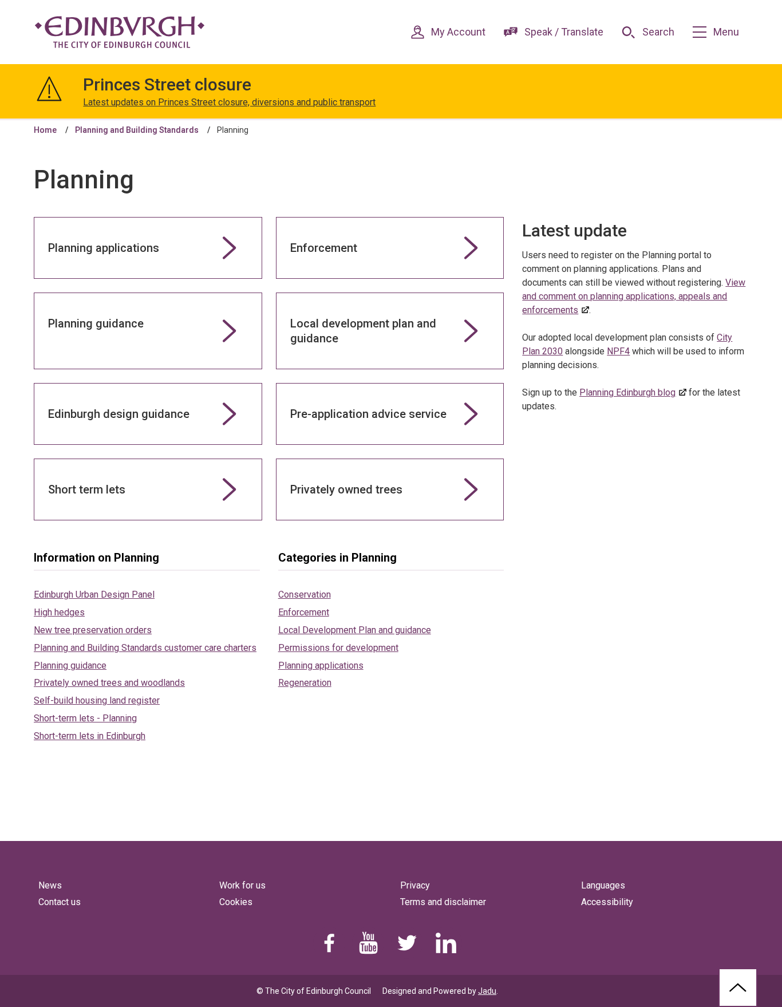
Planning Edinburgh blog (627, 392)
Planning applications (321, 665)
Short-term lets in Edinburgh (89, 735)
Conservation (304, 594)
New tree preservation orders (93, 630)
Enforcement (303, 612)
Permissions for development (338, 647)
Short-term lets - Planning (85, 718)
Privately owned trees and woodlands (109, 682)
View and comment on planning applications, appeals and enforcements (633, 296)
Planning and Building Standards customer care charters (145, 647)
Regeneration (304, 682)
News (50, 885)
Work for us (242, 885)
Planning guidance (70, 665)
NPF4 (618, 351)
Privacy (415, 885)
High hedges (59, 612)
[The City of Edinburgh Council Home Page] (120, 32)
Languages (603, 885)
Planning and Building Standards (137, 130)
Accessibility (607, 902)
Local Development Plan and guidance (354, 630)
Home (45, 130)
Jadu (487, 991)
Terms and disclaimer (443, 902)
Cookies (235, 902)
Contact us (59, 902)
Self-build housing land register (97, 700)
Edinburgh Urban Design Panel (94, 594)
